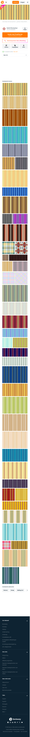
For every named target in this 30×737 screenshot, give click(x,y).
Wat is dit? (15, 51)
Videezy (4, 710)
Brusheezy (4, 704)
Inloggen (22, 2)
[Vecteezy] (2, 2)
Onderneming (5, 712)
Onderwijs (4, 715)
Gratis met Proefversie (15, 34)
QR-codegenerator (6, 727)
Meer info (6, 57)
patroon (5, 671)
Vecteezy (4, 707)
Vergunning (5, 736)
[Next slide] (24, 671)
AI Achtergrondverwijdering (9, 725)
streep (12, 671)
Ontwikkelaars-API (6, 718)
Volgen (25, 29)
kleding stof (20, 671)
